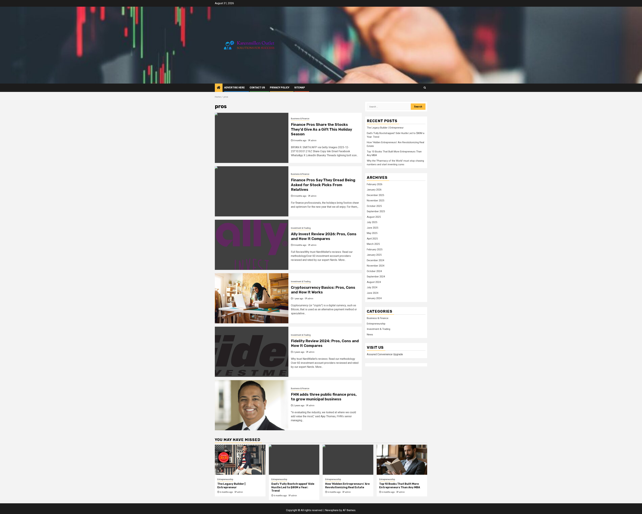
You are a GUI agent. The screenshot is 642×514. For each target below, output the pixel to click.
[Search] (425, 87)
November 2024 (375, 265)
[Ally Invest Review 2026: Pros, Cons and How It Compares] (251, 245)
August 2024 (374, 282)
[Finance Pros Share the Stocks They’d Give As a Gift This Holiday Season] (251, 138)
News (370, 334)
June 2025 (372, 227)
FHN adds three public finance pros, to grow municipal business (324, 397)
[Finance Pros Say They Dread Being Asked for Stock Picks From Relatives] (251, 191)
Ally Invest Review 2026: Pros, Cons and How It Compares (323, 236)
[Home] (219, 88)
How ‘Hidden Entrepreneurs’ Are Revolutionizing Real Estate (347, 485)
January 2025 (374, 254)
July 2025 (372, 222)
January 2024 (374, 298)
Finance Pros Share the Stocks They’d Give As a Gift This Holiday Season (321, 129)
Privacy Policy (279, 87)
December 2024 (375, 260)
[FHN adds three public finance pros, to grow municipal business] (251, 405)
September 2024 (376, 276)
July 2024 (372, 287)
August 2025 (374, 216)
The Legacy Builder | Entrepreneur (385, 127)
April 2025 (372, 238)
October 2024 (374, 271)
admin (313, 140)
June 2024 (372, 292)
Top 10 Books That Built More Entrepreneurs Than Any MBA (399, 485)
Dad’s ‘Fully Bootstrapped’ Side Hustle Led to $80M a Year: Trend (292, 487)
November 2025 (375, 200)
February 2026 (374, 184)
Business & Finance (300, 118)
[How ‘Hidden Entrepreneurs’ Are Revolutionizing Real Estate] (348, 460)
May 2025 (372, 233)
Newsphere (332, 510)
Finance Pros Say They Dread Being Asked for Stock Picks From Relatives (323, 185)
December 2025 (375, 195)
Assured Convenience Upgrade (385, 354)
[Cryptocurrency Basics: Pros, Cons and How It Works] (251, 298)
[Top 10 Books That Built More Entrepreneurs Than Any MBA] (402, 460)
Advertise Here (234, 87)
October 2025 (374, 206)
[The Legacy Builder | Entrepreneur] (240, 460)
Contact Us (257, 87)
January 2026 (374, 189)
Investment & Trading (301, 228)
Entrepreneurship (376, 323)
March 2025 (373, 244)
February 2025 (374, 249)
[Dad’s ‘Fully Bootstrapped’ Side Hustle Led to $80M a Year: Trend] (294, 460)
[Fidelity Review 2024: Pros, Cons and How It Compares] (251, 352)
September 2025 (376, 211)
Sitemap (299, 87)
